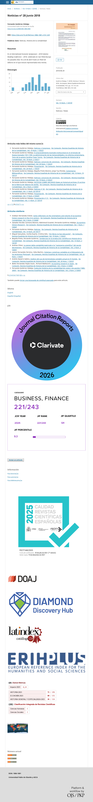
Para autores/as (12, 477)
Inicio (9, 9)
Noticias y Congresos (42, 148)
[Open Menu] (7, 2)
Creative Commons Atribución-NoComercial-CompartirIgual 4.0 (69, 131)
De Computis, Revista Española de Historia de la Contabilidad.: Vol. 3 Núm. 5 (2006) (44, 265)
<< (8, 204)
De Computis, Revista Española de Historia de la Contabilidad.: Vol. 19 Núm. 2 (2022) (48, 179)
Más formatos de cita (65, 92)
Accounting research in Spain (62, 264)
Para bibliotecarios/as (14, 480)
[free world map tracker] (17, 733)
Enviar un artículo (15, 460)
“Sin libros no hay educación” (60, 234)
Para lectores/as (12, 474)
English (10, 293)
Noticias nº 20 (39, 189)
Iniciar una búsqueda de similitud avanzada (37, 280)
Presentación (39, 166)
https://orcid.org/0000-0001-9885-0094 (18, 29)
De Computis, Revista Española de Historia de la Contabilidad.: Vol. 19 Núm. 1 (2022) (47, 235)
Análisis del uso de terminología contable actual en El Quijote (54, 259)
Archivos (17, 9)
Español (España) (14, 296)
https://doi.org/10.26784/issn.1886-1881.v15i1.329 (30, 35)
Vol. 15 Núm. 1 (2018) (30, 9)
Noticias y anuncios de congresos (47, 162)
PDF (60, 60)
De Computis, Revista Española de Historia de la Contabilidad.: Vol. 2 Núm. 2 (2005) (49, 270)
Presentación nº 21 (41, 198)
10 (21, 275)
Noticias (37, 229)
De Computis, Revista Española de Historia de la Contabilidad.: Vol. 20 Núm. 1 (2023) (48, 163)
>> (23, 204)
